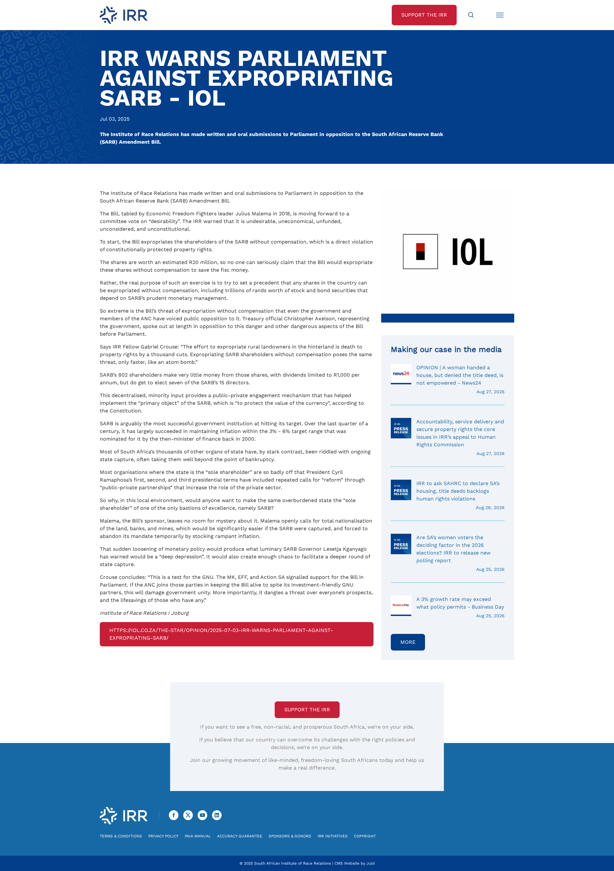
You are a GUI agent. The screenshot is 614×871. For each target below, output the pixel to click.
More (407, 642)
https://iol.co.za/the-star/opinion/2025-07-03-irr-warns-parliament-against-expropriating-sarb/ (221, 634)
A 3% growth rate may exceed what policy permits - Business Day (460, 607)
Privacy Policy (163, 836)
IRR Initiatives (333, 836)
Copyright (365, 836)
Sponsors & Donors (290, 836)
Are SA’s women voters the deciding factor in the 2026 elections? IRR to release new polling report (460, 553)
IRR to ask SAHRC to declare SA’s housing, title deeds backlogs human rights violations (460, 495)
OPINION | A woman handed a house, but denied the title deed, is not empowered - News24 (460, 379)
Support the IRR (307, 710)
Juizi (370, 863)
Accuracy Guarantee (239, 836)
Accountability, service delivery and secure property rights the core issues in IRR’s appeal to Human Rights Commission (460, 437)
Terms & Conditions (121, 836)
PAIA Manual (198, 836)
